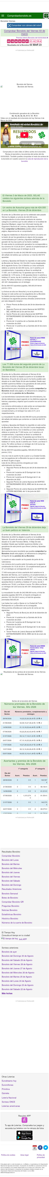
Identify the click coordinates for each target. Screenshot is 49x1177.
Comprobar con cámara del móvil (26, 25)
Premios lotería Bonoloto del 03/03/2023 (31, 37)
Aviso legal (24, 1155)
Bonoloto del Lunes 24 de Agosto (16, 980)
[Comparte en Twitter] (45, 1147)
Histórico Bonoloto (10, 918)
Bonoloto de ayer (9, 951)
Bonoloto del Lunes (10, 859)
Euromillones (7, 1084)
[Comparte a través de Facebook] (40, 1147)
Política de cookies (8, 1155)
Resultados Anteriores (12, 888)
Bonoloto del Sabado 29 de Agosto (17, 960)
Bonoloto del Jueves (11, 872)
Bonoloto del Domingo (11, 884)
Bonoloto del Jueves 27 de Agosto (17, 968)
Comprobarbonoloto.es (19, 15)
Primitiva (6, 1088)
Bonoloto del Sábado (11, 880)
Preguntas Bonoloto (10, 905)
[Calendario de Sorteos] (34, 1147)
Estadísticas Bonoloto (11, 914)
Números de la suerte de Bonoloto (17, 922)
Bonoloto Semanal (10, 893)
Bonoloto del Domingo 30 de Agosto (17, 955)
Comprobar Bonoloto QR (13, 901)
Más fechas (7, 993)
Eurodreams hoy (9, 1080)
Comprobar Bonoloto (11, 855)
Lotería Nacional (9, 1097)
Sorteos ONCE (8, 1101)
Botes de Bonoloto (10, 897)
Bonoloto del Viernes (11, 876)
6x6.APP (23, 939)
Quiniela (5, 1093)
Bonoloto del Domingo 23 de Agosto (17, 984)
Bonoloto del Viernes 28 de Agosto (17, 964)
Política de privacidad (41, 1156)
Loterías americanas (11, 1105)
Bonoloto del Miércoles (12, 868)
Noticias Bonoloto (9, 910)
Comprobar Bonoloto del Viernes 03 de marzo (24, 32)
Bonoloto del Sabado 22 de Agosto (17, 989)
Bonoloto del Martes (11, 863)
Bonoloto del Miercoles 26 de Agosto (18, 972)
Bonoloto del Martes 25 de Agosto (17, 976)
